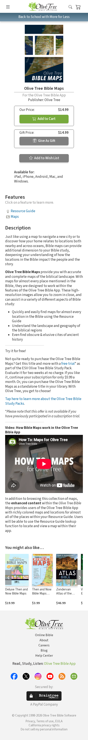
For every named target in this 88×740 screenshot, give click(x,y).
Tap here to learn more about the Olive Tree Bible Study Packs (43, 401)
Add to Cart (46, 118)
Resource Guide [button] (23, 211)
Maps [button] (15, 216)
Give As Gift (46, 140)
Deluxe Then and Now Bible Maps (16, 591)
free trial (68, 363)
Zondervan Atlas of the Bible (64, 593)
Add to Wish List (46, 158)
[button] (70, 7)
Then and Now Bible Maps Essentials (41, 593)
